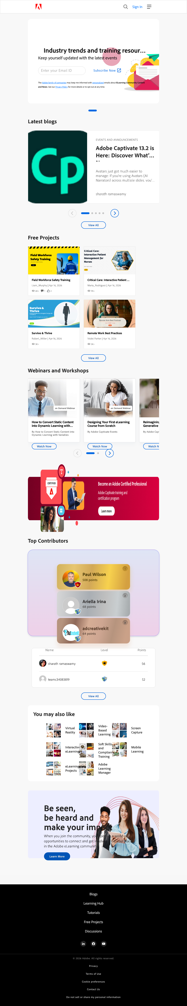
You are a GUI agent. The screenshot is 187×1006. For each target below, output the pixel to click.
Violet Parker (94, 338)
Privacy (93, 966)
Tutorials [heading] (93, 912)
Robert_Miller (39, 338)
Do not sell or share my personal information (93, 997)
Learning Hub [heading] (93, 903)
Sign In (137, 6)
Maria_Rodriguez (96, 285)
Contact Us (93, 989)
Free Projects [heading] (93, 922)
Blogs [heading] (93, 894)
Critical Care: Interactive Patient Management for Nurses (122, 280)
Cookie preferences (93, 981)
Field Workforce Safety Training (51, 280)
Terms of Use (93, 973)
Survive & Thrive (42, 333)
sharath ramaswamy (111, 194)
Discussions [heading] (93, 931)
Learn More (57, 856)
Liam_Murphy (39, 285)
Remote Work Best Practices (104, 333)
